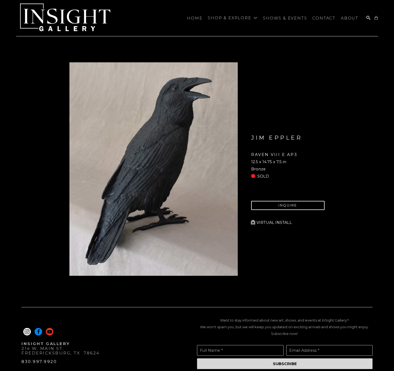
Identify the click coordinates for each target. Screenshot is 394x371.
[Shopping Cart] (376, 18)
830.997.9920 (39, 361)
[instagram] (27, 331)
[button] (233, 18)
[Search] (368, 18)
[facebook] (38, 331)
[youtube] (49, 331)
